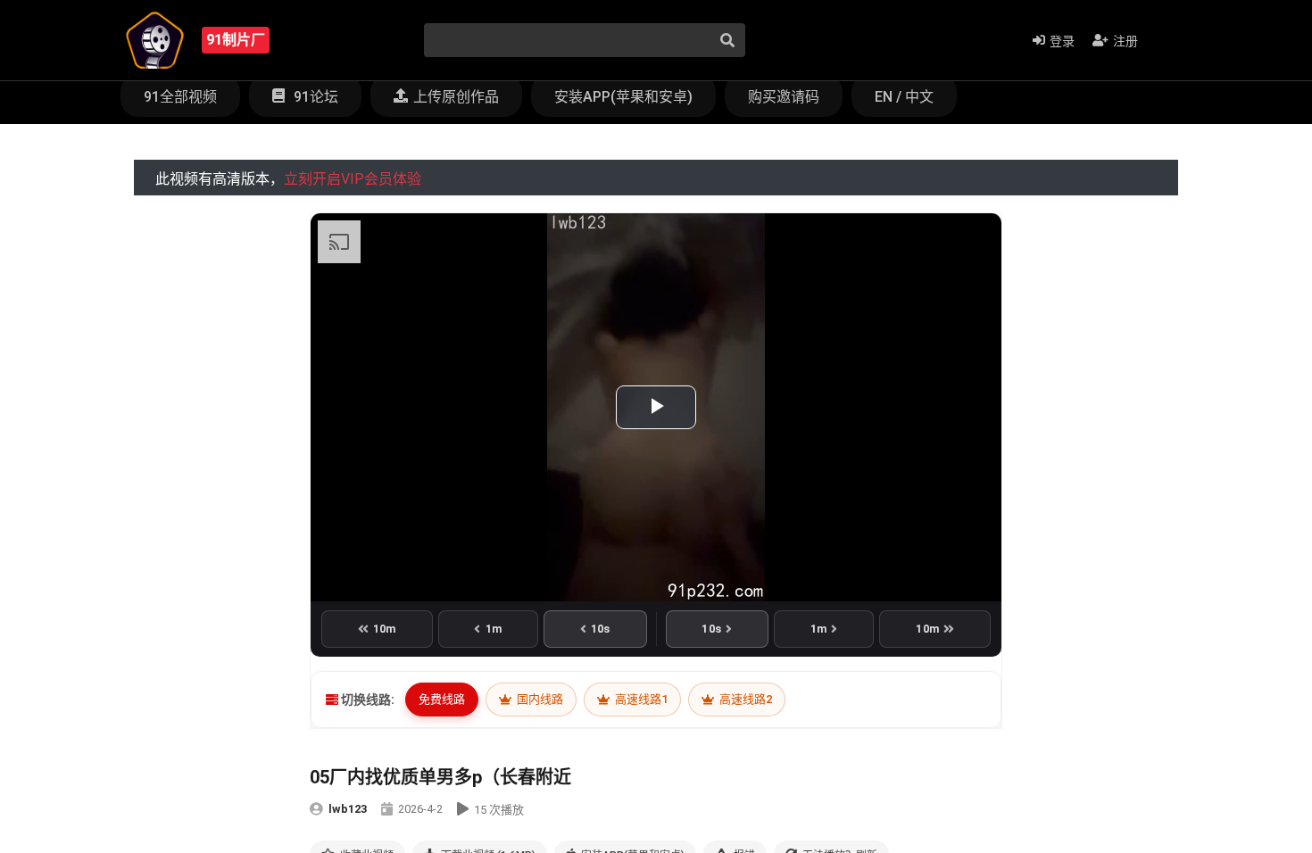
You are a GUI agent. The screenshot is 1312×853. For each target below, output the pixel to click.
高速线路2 (744, 699)
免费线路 (442, 699)
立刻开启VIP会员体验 (352, 178)
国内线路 (538, 699)
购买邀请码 (783, 96)
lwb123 (347, 809)
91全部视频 (180, 96)
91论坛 (314, 96)
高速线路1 (640, 699)
